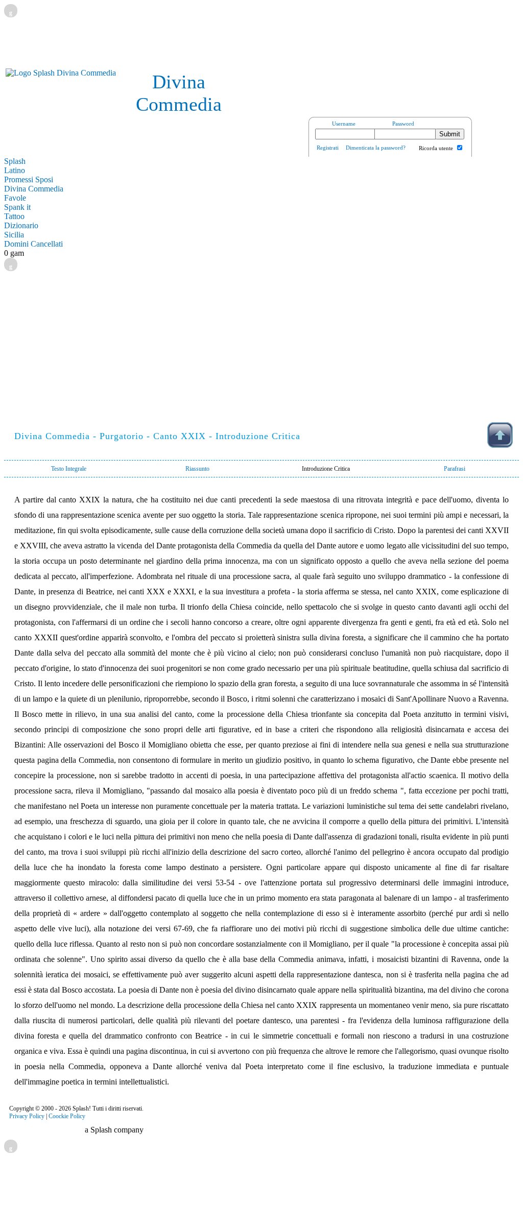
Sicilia (14, 234)
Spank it (17, 207)
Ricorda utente (436, 148)
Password (403, 123)
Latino (14, 170)
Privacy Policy (26, 1116)
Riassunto (197, 468)
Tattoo (14, 216)
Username (343, 123)
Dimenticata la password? (376, 147)
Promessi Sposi (28, 179)
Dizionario (21, 225)
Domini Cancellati (33, 243)
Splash (15, 161)
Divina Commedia (33, 188)
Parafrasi (454, 468)
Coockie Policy (67, 1116)
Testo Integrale (68, 468)
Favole (15, 198)
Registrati (328, 147)
